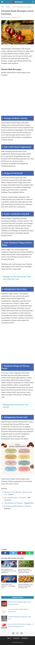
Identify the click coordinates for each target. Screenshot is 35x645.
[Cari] (33, 2)
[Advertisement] (17, 97)
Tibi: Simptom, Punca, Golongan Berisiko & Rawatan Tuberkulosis (8, 571)
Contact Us (16, 638)
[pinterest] (22, 553)
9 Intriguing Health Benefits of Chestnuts (17, 506)
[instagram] (17, 634)
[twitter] (13, 553)
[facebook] (5, 553)
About (9, 638)
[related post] (9, 563)
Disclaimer (25, 638)
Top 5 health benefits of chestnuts (15, 497)
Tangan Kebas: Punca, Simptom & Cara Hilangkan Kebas (8, 586)
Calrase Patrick (6, 17)
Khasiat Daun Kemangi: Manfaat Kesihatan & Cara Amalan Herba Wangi (25, 571)
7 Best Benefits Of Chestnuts (13, 503)
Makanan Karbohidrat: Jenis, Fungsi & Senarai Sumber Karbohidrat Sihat (25, 586)
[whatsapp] (30, 553)
